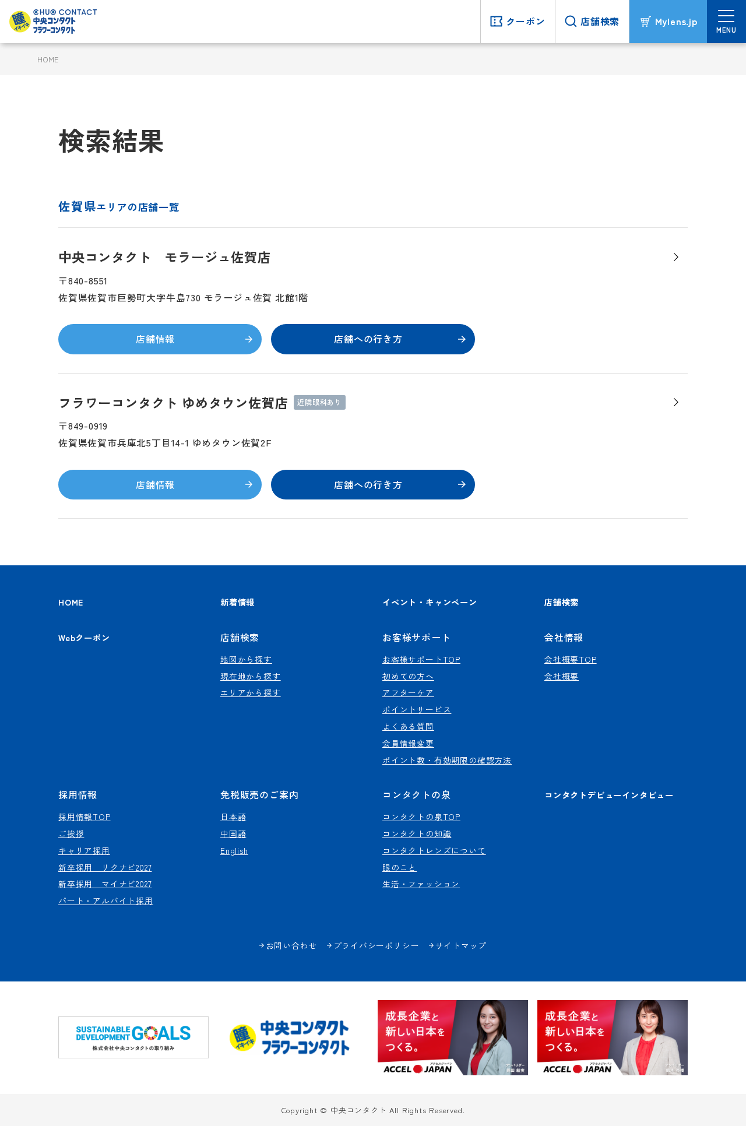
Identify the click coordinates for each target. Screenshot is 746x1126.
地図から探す (246, 659)
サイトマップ (461, 945)
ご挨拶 (71, 833)
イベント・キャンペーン (429, 602)
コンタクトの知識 (416, 833)
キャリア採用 (84, 850)
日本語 (233, 816)
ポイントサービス (416, 709)
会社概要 (561, 676)
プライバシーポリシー (376, 945)
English (234, 850)
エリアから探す (250, 692)
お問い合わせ (292, 945)
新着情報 (237, 602)
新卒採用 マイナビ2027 (105, 883)
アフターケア (408, 692)
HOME (48, 59)
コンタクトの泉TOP (421, 816)
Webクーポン (84, 637)
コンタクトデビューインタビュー (609, 795)
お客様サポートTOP (421, 659)
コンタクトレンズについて (434, 850)
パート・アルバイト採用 (105, 900)
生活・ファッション (421, 883)
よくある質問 (408, 726)
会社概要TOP (570, 659)
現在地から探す (250, 676)
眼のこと (399, 867)
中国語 (233, 833)
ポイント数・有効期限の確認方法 (447, 760)
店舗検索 (561, 602)
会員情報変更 (408, 743)
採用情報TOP (84, 816)
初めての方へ (408, 676)
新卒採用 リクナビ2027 (105, 867)
